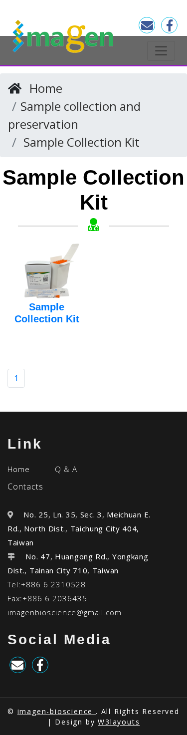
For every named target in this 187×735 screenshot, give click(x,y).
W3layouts (119, 722)
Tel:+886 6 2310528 (46, 584)
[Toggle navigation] (161, 51)
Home (45, 88)
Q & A (66, 469)
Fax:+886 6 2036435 (47, 598)
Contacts (25, 486)
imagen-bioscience (56, 711)
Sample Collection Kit (81, 142)
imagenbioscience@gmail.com (64, 612)
